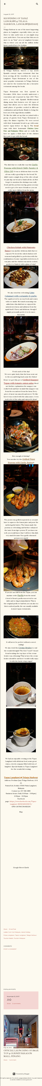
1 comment (12, 1060)
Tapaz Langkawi (20, 935)
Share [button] (5, 929)
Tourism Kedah (8, 938)
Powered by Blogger (22, 1074)
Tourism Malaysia (19, 938)
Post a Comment (10, 949)
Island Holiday (25, 932)
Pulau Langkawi (9, 935)
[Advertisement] (21, 969)
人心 (9, 999)
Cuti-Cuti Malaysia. (14, 932)
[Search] (37, 3)
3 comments (16, 1003)
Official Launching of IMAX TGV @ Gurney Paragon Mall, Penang (21, 1053)
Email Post (12, 929)
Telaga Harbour (32, 935)
